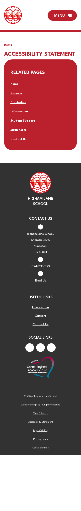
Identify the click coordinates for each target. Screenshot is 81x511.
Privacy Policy (40, 439)
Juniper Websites (51, 404)
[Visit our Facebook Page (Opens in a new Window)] (29, 347)
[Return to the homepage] (13, 15)
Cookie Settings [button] (40, 447)
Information (40, 307)
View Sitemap (40, 413)
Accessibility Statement (40, 422)
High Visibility (40, 430)
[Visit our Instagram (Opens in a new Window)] (40, 347)
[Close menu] (62, 15)
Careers (40, 316)
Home (8, 45)
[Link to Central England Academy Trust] (40, 368)
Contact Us (41, 324)
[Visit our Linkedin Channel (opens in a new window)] (51, 347)
